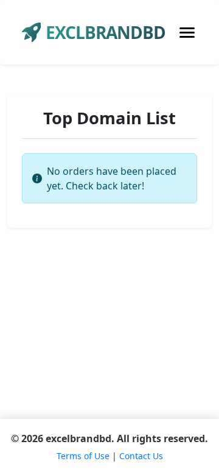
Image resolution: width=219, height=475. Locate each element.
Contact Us (141, 456)
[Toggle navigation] (187, 32)
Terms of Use (83, 456)
